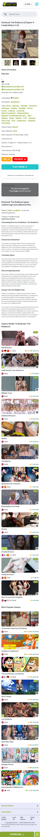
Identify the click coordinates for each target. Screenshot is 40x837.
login (16, 191)
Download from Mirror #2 (14, 89)
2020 (15, 131)
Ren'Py (15, 127)
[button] (37, 4)
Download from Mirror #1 (14, 87)
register (17, 210)
